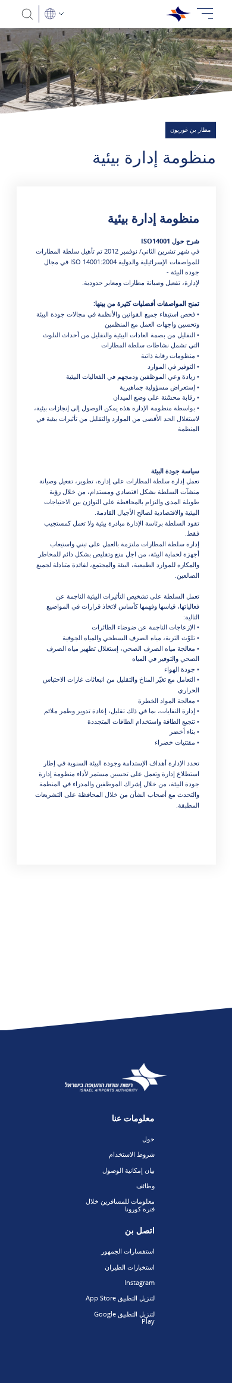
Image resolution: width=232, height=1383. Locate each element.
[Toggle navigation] (205, 14)
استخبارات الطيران (130, 1266)
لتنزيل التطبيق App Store (120, 1297)
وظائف (145, 1185)
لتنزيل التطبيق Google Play (124, 1317)
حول (148, 1138)
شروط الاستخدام (132, 1154)
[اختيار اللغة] (54, 14)
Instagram (139, 1282)
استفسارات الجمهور (128, 1250)
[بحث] (28, 14)
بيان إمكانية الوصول (128, 1170)
